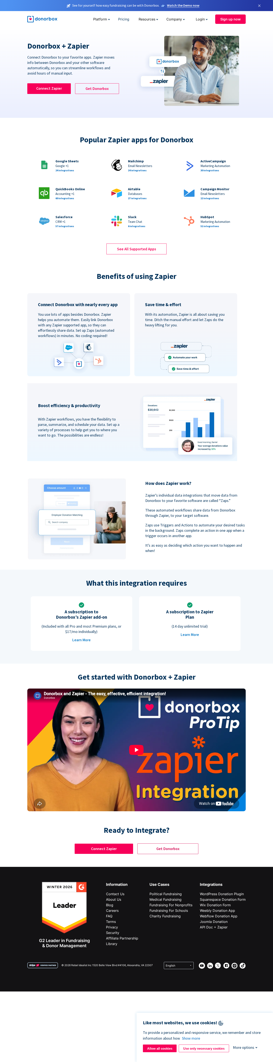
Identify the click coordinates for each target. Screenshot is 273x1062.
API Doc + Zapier (214, 927)
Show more (191, 1038)
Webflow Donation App (218, 916)
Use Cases (159, 884)
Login (200, 19)
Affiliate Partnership (122, 938)
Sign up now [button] (230, 19)
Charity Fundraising (165, 916)
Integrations (211, 884)
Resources (147, 19)
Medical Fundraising (166, 899)
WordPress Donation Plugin (222, 894)
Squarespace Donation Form (223, 899)
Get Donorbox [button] (97, 88)
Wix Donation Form (215, 905)
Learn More (81, 639)
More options (243, 1047)
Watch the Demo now (183, 5)
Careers (112, 910)
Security (112, 933)
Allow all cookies (159, 1048)
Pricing (123, 19)
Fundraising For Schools (169, 910)
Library (111, 944)
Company (174, 19)
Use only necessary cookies (204, 1048)
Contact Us (115, 894)
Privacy (112, 927)
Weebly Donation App (217, 910)
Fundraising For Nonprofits (171, 905)
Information (117, 884)
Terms (111, 921)
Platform (100, 19)
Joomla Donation (214, 921)
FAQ (109, 916)
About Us (113, 899)
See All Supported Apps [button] (136, 248)
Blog (109, 905)
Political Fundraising (166, 894)
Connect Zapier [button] (49, 88)
